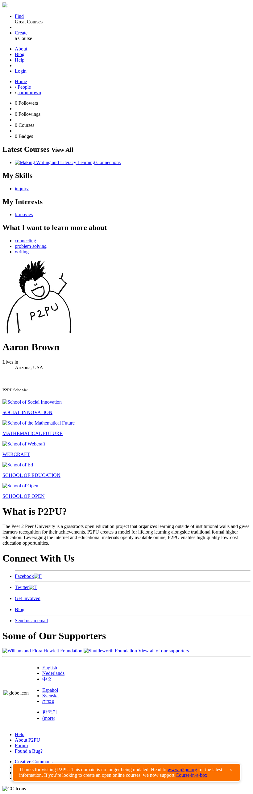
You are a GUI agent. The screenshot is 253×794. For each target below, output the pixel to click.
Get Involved (27, 598)
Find (19, 16)
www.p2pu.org (182, 769)
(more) (48, 718)
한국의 (49, 712)
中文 (47, 679)
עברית (48, 701)
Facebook (24, 576)
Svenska (50, 695)
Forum (21, 745)
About (21, 48)
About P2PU (27, 740)
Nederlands (53, 673)
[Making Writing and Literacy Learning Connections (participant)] (68, 162)
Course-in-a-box (191, 775)
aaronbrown (29, 92)
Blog (19, 54)
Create (21, 32)
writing (22, 251)
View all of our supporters (163, 650)
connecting (25, 240)
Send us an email (31, 620)
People (24, 87)
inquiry (22, 188)
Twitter (22, 587)
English (49, 667)
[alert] (126, 772)
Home (21, 81)
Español (50, 690)
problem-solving (31, 246)
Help (19, 59)
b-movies (24, 214)
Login (21, 71)
